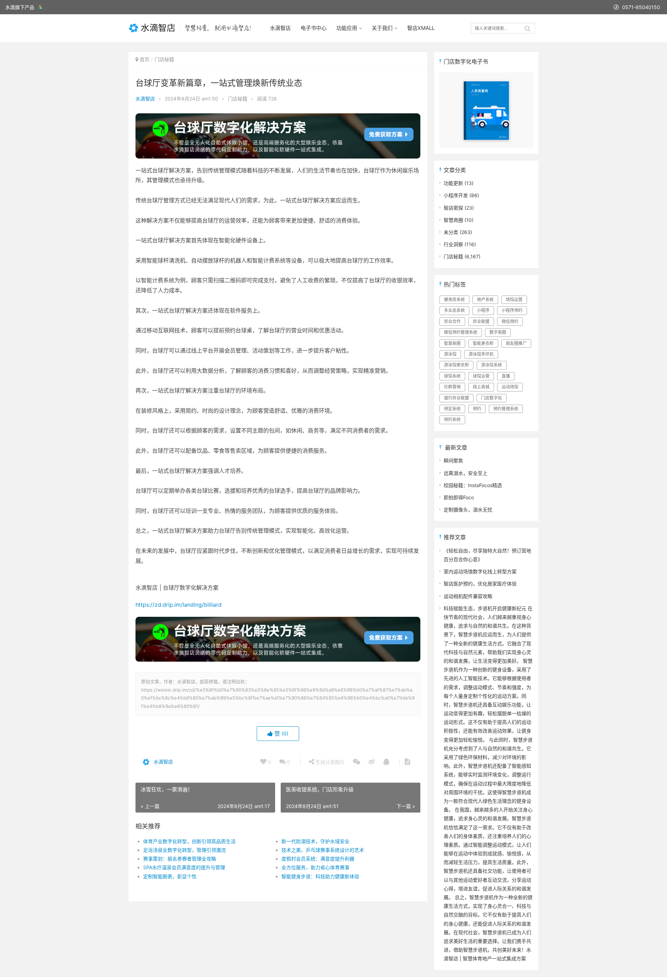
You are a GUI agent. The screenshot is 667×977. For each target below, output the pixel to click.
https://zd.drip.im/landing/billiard (178, 604)
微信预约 (510, 321)
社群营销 (452, 386)
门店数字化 (491, 398)
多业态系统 (454, 310)
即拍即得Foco (459, 497)
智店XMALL (421, 28)
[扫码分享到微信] (356, 762)
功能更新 (453, 183)
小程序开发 (456, 195)
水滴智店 (280, 28)
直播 (506, 376)
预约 (477, 408)
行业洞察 (453, 244)
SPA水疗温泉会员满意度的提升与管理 (184, 867)
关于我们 (382, 28)
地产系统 (485, 299)
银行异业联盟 (456, 398)
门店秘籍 (164, 59)
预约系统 (452, 419)
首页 (144, 59)
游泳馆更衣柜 (456, 365)
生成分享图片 (329, 762)
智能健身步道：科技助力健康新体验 (320, 876)
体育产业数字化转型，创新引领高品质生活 (189, 841)
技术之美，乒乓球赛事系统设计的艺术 (322, 850)
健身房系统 (454, 299)
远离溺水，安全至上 (465, 473)
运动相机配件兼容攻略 (468, 596)
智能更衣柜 (483, 343)
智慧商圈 (453, 220)
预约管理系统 (505, 408)
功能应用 (346, 28)
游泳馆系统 (491, 365)
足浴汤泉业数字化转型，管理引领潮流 (184, 850)
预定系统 (452, 408)
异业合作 (452, 321)
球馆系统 (452, 376)
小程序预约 (512, 310)
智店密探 (453, 208)
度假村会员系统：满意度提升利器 (317, 859)
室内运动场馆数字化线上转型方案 (480, 571)
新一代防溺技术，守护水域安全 (315, 841)
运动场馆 (510, 386)
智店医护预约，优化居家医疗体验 (480, 584)
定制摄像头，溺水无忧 (468, 509)
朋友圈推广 (516, 343)
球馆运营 (481, 376)
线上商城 (481, 386)
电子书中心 (313, 28)
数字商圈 (497, 332)
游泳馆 (450, 354)
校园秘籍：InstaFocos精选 (473, 485)
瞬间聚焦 (453, 460)
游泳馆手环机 (481, 354)
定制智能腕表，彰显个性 (170, 876)
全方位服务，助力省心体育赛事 (315, 867)
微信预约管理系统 (460, 332)
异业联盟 (481, 321)
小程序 (483, 310)
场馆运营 (514, 299)
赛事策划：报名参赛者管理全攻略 (179, 859)
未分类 (451, 232)
